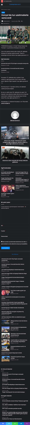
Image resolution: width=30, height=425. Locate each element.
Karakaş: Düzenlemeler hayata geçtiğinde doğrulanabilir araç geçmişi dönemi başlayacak (14, 303)
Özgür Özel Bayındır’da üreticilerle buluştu (7, 178)
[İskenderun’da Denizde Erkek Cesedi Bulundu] (6, 335)
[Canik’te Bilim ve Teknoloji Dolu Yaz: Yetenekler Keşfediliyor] (6, 342)
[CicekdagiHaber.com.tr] (15, 4)
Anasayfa (4, 9)
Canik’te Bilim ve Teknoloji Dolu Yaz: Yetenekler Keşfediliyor (19, 340)
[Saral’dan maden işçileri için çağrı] (7, 188)
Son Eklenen (15, 254)
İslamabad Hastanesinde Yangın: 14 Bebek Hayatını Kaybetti (22, 179)
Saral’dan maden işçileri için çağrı (7, 194)
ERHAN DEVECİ (6, 21)
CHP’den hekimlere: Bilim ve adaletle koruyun (13, 317)
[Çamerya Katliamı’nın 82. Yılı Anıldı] (6, 348)
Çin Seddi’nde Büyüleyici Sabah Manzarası (13, 1)
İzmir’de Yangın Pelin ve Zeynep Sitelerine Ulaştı (22, 172)
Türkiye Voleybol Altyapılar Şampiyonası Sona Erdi (15, 286)
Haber (9, 9)
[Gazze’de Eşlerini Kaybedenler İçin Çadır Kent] (6, 329)
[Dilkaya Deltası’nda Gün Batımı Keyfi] (6, 323)
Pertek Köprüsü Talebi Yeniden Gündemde (13, 307)
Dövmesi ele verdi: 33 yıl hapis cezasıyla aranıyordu (14, 63)
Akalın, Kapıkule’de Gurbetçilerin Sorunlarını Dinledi (22, 187)
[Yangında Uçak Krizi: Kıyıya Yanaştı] (6, 358)
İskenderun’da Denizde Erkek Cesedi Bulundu (18, 334)
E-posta (3, 231)
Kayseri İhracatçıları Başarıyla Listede (12, 353)
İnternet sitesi (4, 236)
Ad (2, 225)
